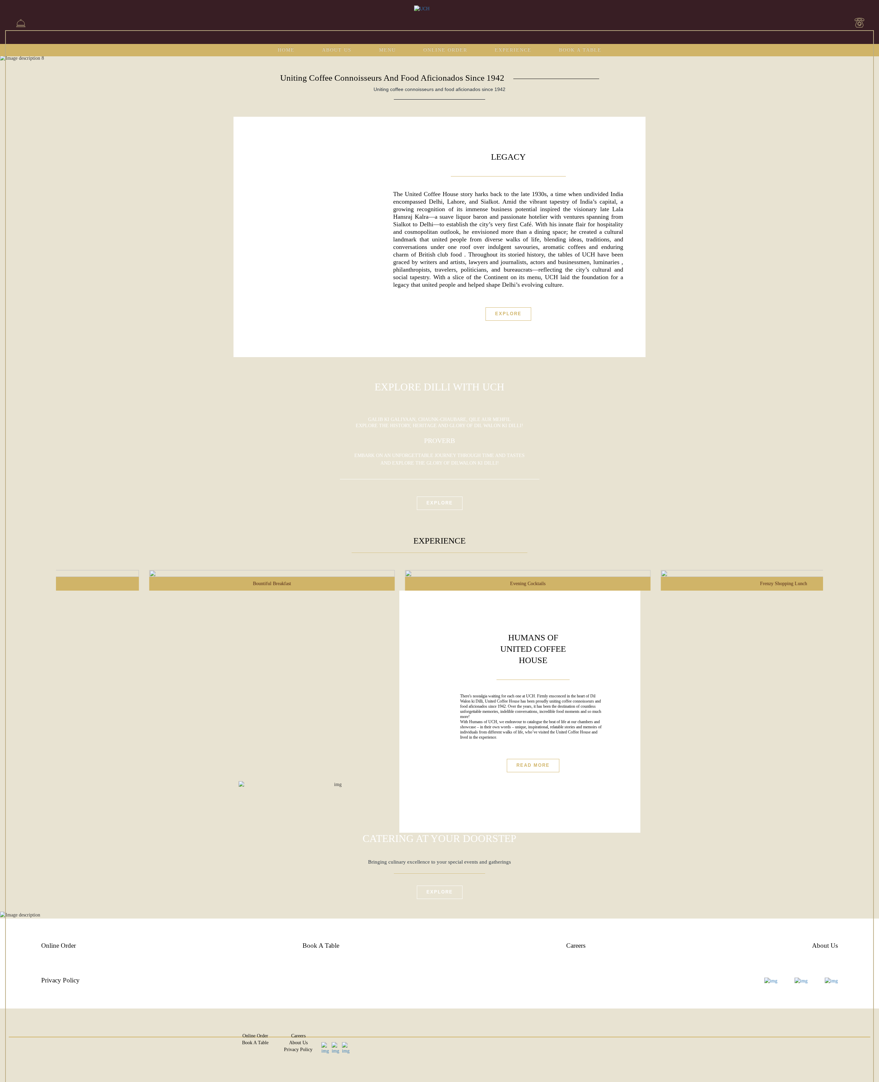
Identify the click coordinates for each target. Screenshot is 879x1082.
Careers (575, 945)
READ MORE (533, 765)
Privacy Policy (60, 980)
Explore (508, 313)
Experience (513, 50)
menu (387, 50)
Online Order (445, 50)
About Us (337, 50)
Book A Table (580, 50)
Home (286, 50)
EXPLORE (439, 892)
